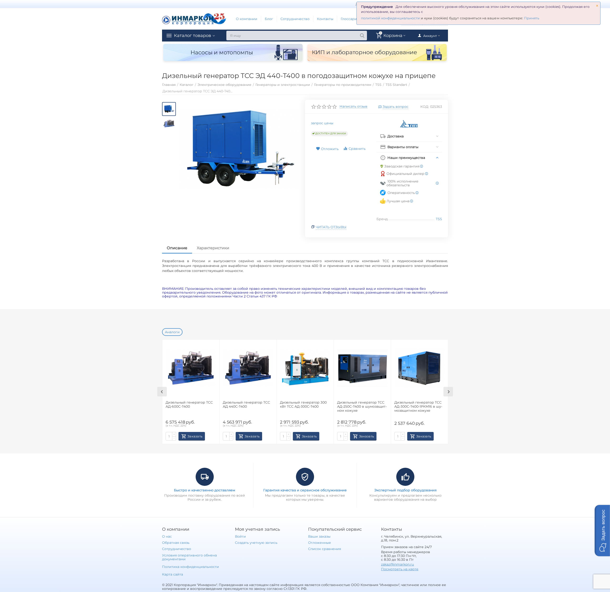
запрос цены (322, 123)
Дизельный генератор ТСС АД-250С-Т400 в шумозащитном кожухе (362, 406)
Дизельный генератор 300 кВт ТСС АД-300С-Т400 (303, 404)
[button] (602, 530)
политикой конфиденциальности (390, 18)
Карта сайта (172, 574)
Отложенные (319, 542)
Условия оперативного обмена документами (189, 557)
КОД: (424, 106)
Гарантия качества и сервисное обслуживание (305, 490)
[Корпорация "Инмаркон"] (194, 18)
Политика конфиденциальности (190, 567)
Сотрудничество (295, 19)
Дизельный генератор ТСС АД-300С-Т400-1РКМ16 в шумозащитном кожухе (418, 406)
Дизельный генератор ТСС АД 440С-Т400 (246, 404)
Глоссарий (350, 19)
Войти (240, 536)
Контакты (325, 19)
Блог (269, 19)
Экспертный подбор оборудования (405, 490)
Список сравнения (324, 549)
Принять (531, 18)
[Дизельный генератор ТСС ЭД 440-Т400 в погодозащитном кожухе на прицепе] (239, 149)
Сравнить (357, 148)
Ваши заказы (319, 536)
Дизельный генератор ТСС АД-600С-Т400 (189, 404)
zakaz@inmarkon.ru (397, 564)
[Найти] (362, 35)
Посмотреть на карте (399, 569)
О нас (167, 536)
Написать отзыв (353, 107)
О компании (246, 19)
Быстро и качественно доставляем (204, 490)
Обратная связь (175, 542)
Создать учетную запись (256, 542)
